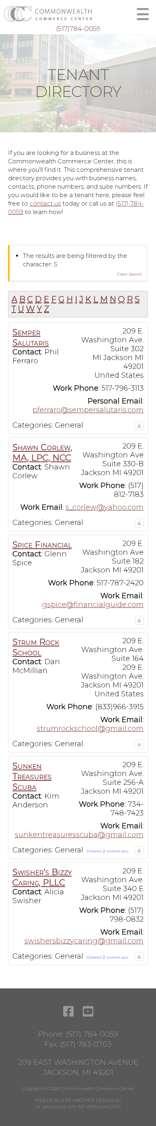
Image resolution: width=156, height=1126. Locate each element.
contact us (45, 203)
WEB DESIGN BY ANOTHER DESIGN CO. (78, 1100)
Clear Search (129, 274)
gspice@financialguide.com (93, 604)
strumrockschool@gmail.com (90, 728)
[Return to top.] (139, 425)
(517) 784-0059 (92, 1034)
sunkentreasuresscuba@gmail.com (79, 834)
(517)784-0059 (78, 29)
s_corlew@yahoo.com (105, 507)
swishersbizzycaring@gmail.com (84, 941)
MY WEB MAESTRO (99, 1107)
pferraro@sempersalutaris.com (88, 410)
